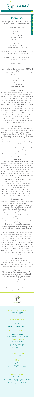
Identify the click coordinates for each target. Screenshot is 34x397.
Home (17, 362)
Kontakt (17, 363)
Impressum (17, 365)
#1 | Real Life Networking (17, 341)
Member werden (17, 324)
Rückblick (17, 357)
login (17, 368)
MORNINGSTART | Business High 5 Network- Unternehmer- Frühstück (17, 333)
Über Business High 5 (17, 321)
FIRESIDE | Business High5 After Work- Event (17, 336)
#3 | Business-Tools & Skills (17, 344)
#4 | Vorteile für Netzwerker (17, 346)
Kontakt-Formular (17, 328)
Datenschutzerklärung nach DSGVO (17, 366)
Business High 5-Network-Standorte (17, 326)
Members (17, 323)
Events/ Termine (17, 355)
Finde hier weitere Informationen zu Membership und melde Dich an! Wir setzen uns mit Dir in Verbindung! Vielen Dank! (17, 382)
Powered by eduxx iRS (28, 396)
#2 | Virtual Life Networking (17, 342)
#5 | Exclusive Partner (17, 347)
